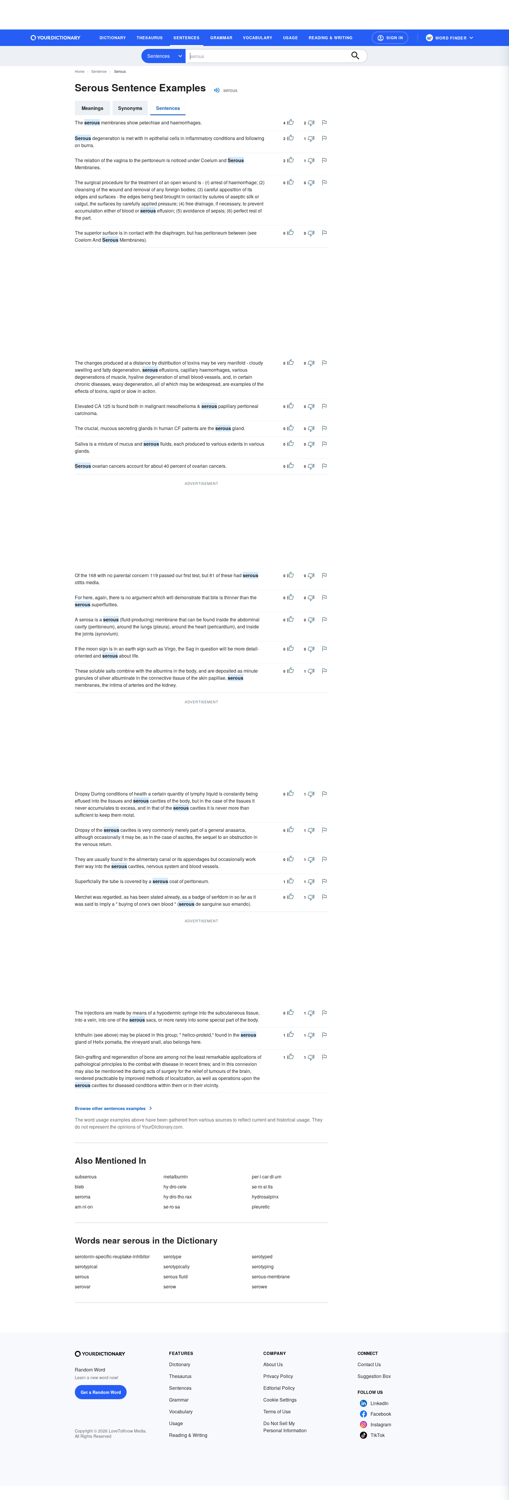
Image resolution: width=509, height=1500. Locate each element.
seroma (82, 1196)
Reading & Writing (188, 1435)
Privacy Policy (278, 1376)
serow (169, 1286)
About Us (273, 1364)
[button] (390, 38)
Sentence (99, 71)
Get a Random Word (101, 1392)
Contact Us (369, 1364)
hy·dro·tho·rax (177, 1196)
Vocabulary (181, 1411)
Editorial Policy (279, 1387)
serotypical (86, 1266)
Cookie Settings (280, 1399)
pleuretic (261, 1206)
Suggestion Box (374, 1376)
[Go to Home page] (56, 37)
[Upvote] (290, 123)
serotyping (263, 1266)
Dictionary (179, 1364)
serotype (172, 1256)
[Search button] (358, 56)
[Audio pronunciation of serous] (216, 90)
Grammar (179, 1399)
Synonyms (130, 108)
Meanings (92, 108)
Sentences (158, 55)
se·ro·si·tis (262, 1186)
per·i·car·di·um (266, 1176)
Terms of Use (277, 1411)
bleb (79, 1186)
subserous (86, 1176)
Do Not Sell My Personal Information (285, 1427)
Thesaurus (180, 1376)
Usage (176, 1423)
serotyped (262, 1256)
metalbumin (175, 1176)
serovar (82, 1286)
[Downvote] (311, 123)
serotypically (176, 1266)
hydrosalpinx (265, 1196)
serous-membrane (271, 1276)
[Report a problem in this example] (324, 122)
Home (80, 71)
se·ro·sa (171, 1206)
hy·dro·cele (174, 1186)
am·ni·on (84, 1206)
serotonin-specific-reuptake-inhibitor (112, 1256)
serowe (259, 1286)
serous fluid (175, 1276)
